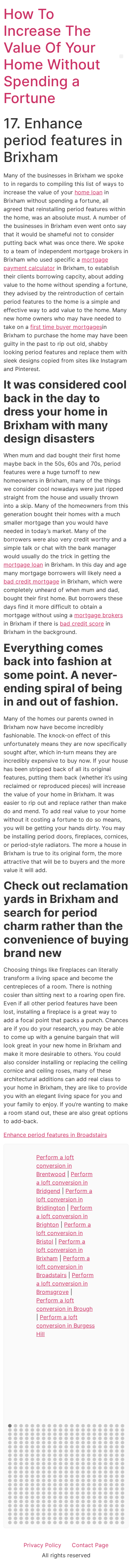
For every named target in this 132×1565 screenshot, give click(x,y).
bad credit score (82, 623)
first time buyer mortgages (66, 326)
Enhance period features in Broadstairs (55, 1134)
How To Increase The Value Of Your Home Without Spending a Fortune (52, 56)
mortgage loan (23, 564)
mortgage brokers (98, 615)
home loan (88, 192)
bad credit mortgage (31, 581)
